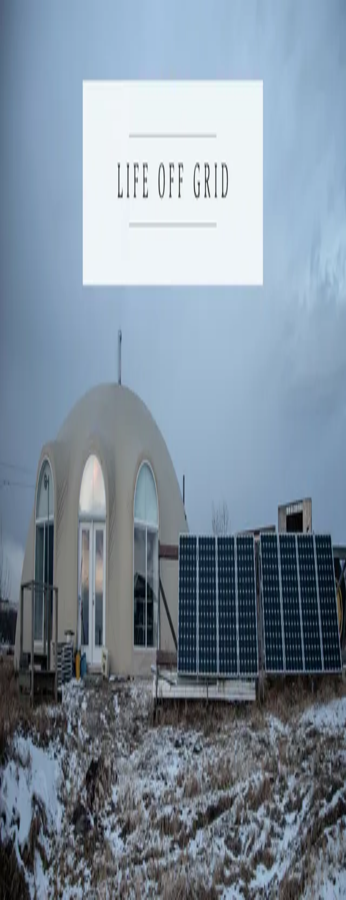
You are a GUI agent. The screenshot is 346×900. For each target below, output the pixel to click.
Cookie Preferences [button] (25, 745)
